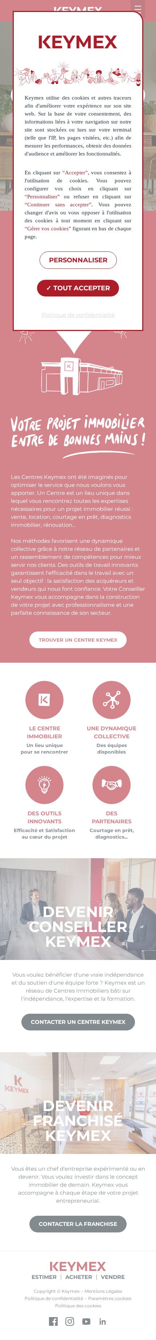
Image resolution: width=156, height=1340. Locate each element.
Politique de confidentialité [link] (78, 314)
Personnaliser (78, 260)
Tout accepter (81, 288)
